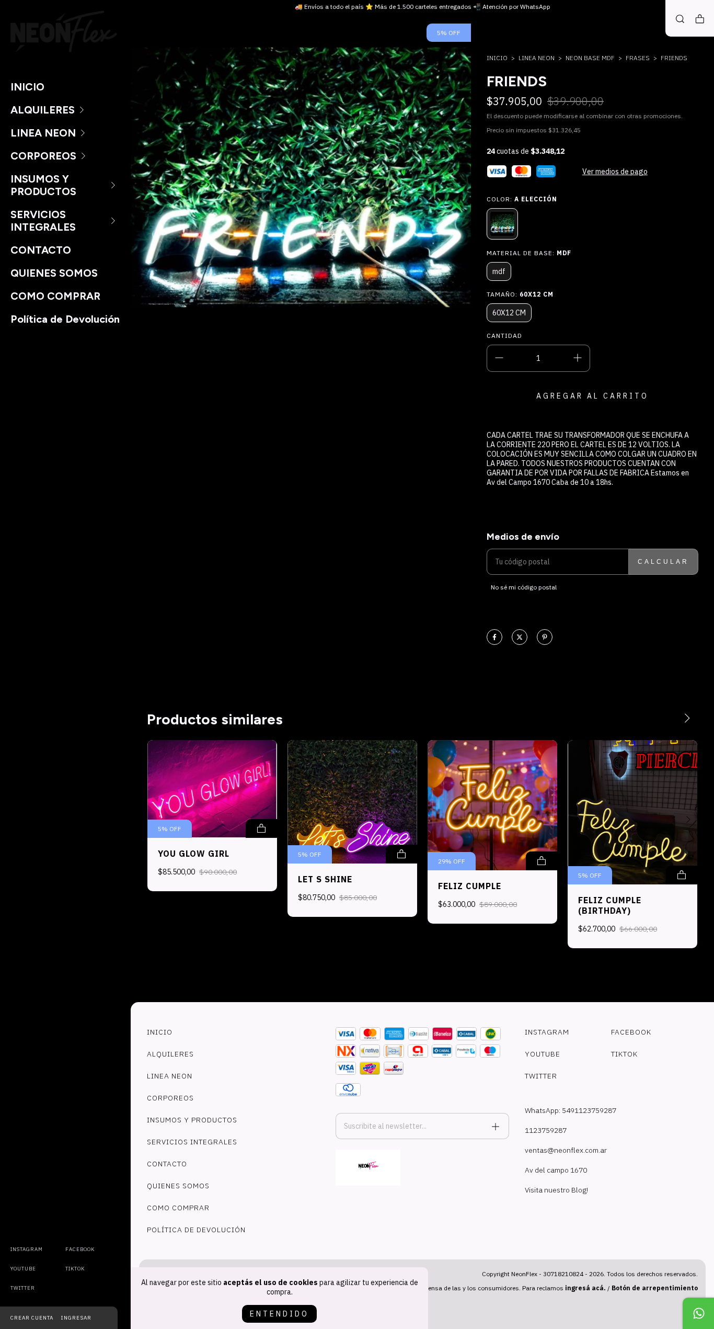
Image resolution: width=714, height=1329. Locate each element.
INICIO (27, 87)
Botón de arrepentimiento (655, 1288)
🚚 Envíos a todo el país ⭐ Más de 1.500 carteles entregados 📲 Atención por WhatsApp (422, 6)
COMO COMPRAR (55, 296)
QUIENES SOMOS (54, 273)
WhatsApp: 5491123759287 (570, 1110)
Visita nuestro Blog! (556, 1190)
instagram (26, 1249)
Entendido (279, 1314)
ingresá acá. (585, 1288)
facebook (80, 1249)
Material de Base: (529, 253)
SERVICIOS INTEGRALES (43, 220)
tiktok (75, 1268)
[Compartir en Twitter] (519, 637)
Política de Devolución (65, 319)
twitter (22, 1288)
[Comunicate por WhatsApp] (698, 1313)
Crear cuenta (31, 1317)
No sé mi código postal (524, 587)
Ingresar (76, 1317)
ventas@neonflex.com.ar (566, 1150)
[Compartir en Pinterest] (544, 637)
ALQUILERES (42, 110)
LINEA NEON (43, 133)
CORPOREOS (43, 156)
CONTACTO (40, 250)
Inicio (497, 58)
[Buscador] (680, 19)
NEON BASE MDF (590, 58)
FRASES (638, 58)
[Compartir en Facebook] (494, 637)
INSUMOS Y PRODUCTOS (43, 185)
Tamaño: (520, 294)
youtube (23, 1268)
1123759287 (546, 1130)
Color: (522, 199)
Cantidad (504, 335)
